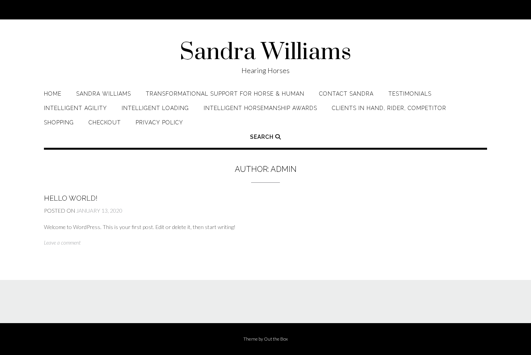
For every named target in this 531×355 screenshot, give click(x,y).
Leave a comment (62, 243)
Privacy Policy (159, 122)
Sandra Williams (265, 52)
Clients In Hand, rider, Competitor (389, 108)
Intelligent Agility (75, 108)
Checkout (105, 122)
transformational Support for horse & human (225, 94)
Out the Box (276, 339)
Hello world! (71, 198)
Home (52, 94)
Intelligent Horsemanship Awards (260, 108)
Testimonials (409, 94)
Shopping (59, 122)
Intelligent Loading (155, 108)
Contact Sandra (346, 94)
